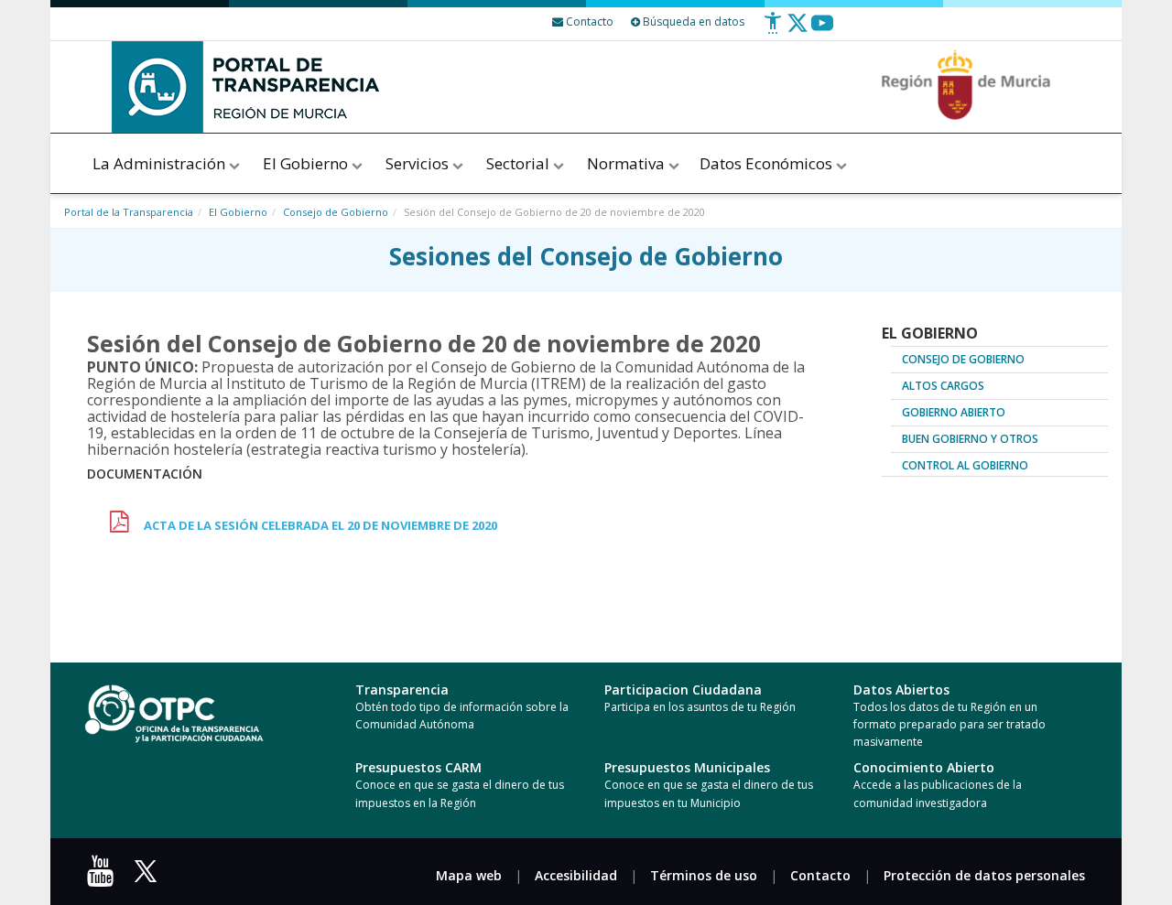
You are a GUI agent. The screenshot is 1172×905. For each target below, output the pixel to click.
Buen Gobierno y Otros (970, 439)
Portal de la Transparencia (128, 212)
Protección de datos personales (984, 875)
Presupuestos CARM (418, 767)
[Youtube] (822, 30)
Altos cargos (943, 385)
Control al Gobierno (965, 465)
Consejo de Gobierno (335, 212)
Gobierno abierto (953, 412)
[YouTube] (104, 877)
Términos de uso (703, 875)
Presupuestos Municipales (687, 767)
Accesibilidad (576, 875)
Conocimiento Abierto (923, 767)
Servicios (418, 163)
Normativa (627, 163)
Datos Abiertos (901, 689)
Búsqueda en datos (692, 21)
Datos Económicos (768, 163)
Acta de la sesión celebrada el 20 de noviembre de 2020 (320, 525)
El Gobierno (307, 163)
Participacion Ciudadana (683, 689)
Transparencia (402, 689)
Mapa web (469, 875)
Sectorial (519, 163)
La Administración (160, 163)
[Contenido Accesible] (773, 30)
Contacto (820, 875)
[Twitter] (797, 30)
